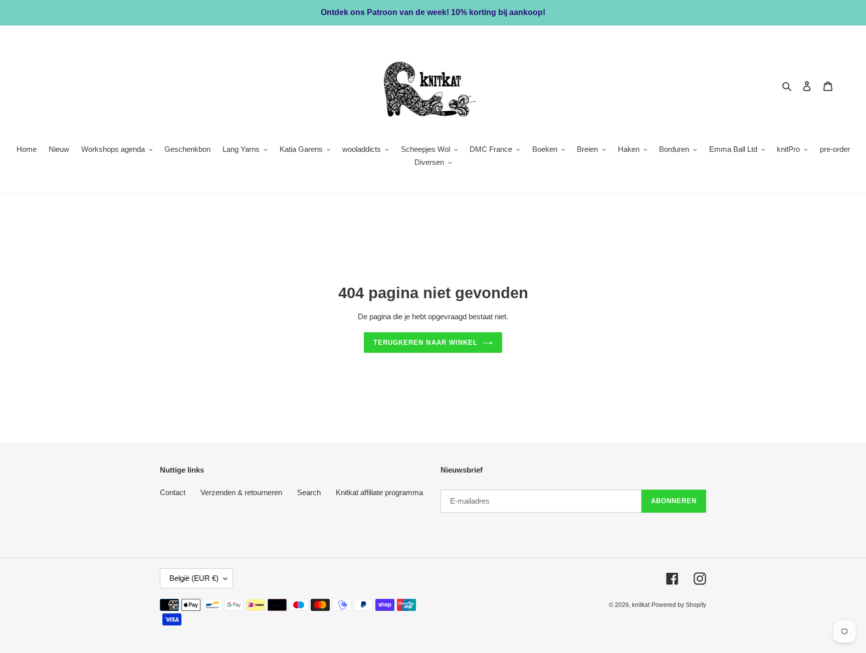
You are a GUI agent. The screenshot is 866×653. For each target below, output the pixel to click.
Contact (172, 492)
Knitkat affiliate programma (379, 492)
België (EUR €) (194, 578)
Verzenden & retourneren (241, 492)
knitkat (641, 604)
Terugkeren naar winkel (425, 342)
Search (309, 492)
